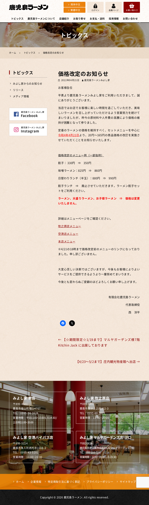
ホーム (20, 481)
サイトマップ (128, 481)
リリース (18, 90)
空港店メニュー (68, 234)
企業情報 (36, 481)
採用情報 (114, 18)
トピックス (17, 18)
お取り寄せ (79, 18)
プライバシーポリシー (99, 481)
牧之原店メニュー (69, 226)
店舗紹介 (64, 18)
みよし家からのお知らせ (27, 83)
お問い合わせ (130, 18)
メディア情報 (21, 96)
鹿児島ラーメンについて (41, 18)
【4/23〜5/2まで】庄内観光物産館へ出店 (108, 361)
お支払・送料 (97, 18)
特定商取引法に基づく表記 (64, 481)
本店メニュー (66, 241)
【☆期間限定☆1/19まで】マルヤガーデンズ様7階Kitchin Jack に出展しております (99, 342)
